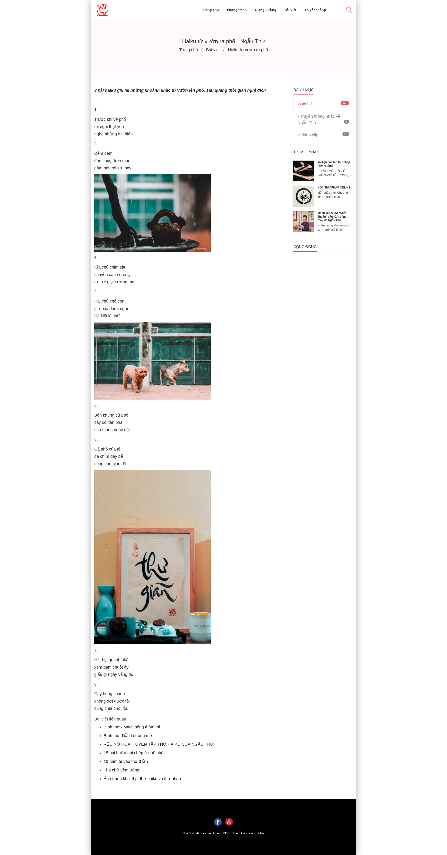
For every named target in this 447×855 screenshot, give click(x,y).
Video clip (323, 134)
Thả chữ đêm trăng (121, 770)
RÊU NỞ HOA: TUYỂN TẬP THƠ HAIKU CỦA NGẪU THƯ (159, 744)
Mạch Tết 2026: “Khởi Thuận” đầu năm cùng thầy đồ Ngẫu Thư (332, 216)
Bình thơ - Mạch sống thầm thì (132, 727)
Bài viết (323, 103)
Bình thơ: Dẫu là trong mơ (128, 735)
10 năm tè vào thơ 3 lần (126, 761)
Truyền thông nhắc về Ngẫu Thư (322, 119)
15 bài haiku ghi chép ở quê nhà (133, 753)
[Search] (349, 10)
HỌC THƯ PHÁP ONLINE (334, 187)
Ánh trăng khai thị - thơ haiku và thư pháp (142, 778)
